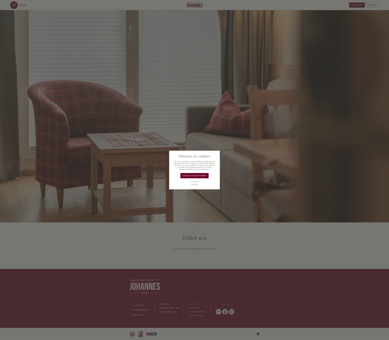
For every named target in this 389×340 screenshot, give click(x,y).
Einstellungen (194, 184)
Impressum (205, 169)
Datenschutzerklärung (187, 169)
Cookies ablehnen (194, 181)
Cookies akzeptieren (194, 176)
